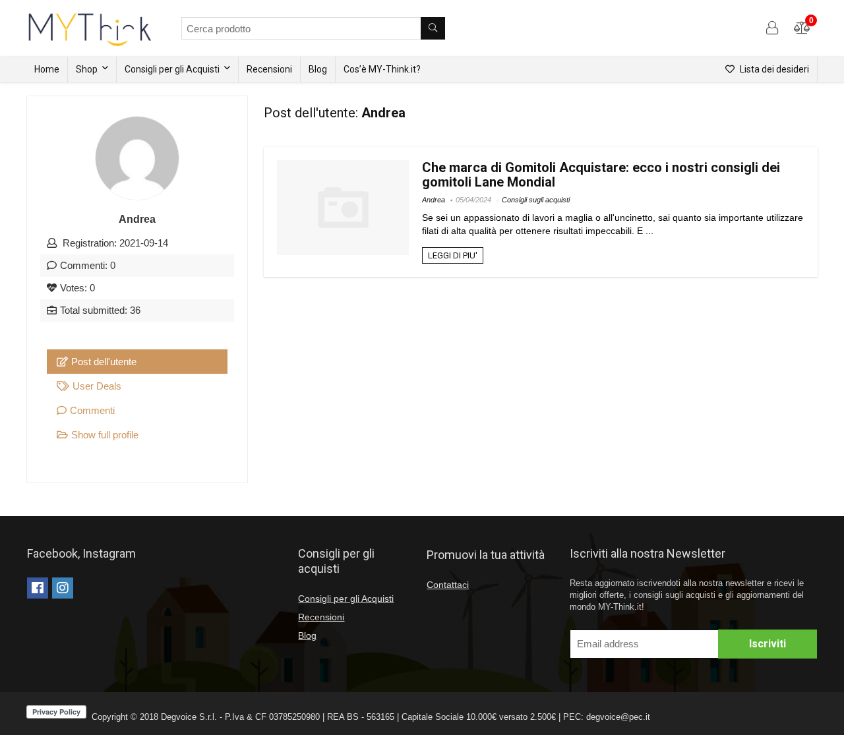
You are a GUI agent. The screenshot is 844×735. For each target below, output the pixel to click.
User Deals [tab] (97, 386)
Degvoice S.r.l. (189, 717)
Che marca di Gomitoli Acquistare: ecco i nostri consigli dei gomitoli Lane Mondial (601, 175)
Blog (318, 69)
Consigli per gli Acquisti (172, 69)
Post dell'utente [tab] (103, 361)
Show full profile (104, 434)
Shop (87, 69)
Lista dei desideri (773, 69)
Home (46, 69)
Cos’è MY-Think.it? (382, 69)
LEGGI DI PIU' (452, 255)
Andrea (433, 200)
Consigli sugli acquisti (536, 200)
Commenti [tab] (92, 410)
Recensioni (269, 69)
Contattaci (448, 584)
